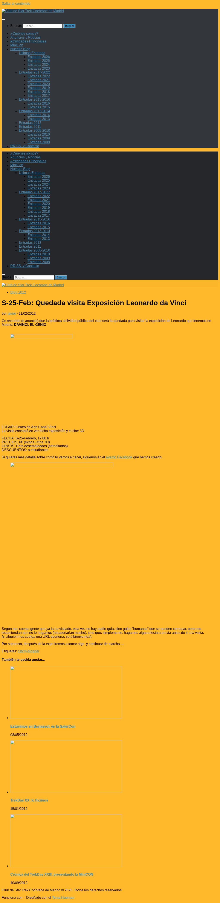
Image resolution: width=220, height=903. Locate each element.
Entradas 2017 (39, 95)
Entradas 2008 (39, 142)
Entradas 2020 (39, 84)
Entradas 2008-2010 (34, 130)
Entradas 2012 (30, 123)
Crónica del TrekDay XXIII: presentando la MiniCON (51, 874)
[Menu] (3, 19)
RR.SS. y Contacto (24, 146)
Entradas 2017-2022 (34, 72)
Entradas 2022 (39, 76)
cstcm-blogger (28, 651)
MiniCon (16, 45)
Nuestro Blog (20, 49)
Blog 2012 (18, 292)
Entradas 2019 (39, 88)
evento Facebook (119, 457)
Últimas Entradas (32, 53)
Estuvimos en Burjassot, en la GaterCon (42, 726)
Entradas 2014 (39, 115)
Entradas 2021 (39, 80)
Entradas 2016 (39, 103)
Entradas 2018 (39, 92)
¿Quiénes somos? (24, 33)
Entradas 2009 (39, 138)
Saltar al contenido (16, 3)
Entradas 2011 (30, 126)
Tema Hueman (63, 897)
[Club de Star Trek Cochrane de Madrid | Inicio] (33, 11)
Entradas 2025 (39, 60)
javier (12, 313)
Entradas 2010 (39, 134)
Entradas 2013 (39, 119)
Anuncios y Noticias (25, 37)
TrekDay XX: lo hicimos (29, 800)
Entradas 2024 (39, 64)
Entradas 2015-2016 (34, 99)
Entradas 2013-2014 (34, 111)
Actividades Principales (28, 41)
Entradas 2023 (39, 68)
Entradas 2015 (39, 107)
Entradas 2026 (39, 57)
